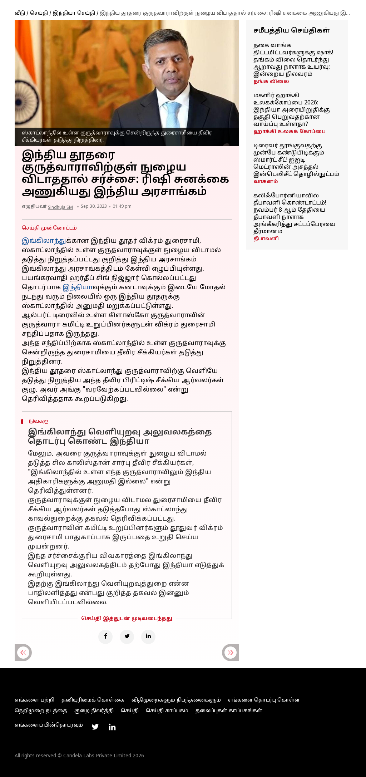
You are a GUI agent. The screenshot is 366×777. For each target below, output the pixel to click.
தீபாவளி (266, 239)
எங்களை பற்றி (34, 700)
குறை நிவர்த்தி (94, 711)
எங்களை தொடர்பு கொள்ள (264, 700)
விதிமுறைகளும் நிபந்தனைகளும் (176, 700)
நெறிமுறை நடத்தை (41, 711)
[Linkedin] (148, 637)
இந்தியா (78, 288)
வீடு (20, 13)
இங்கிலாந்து (44, 241)
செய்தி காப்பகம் (167, 711)
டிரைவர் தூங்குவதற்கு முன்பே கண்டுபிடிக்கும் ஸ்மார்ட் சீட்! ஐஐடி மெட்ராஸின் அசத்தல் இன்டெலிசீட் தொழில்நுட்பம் (296, 160)
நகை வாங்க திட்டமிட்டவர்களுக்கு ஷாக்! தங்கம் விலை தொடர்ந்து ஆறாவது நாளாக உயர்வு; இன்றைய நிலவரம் (293, 60)
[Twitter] (127, 637)
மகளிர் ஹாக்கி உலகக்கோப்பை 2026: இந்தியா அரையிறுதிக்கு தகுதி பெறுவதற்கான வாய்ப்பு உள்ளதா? (291, 110)
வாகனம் (265, 182)
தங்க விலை (271, 82)
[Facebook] (105, 637)
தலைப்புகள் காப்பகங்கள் (229, 711)
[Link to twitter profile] (95, 727)
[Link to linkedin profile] (112, 727)
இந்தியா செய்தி (74, 13)
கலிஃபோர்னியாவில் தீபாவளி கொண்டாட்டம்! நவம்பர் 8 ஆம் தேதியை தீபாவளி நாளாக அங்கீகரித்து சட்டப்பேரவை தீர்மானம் (294, 213)
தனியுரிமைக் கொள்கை (92, 700)
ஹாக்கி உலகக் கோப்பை (289, 132)
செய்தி (39, 13)
